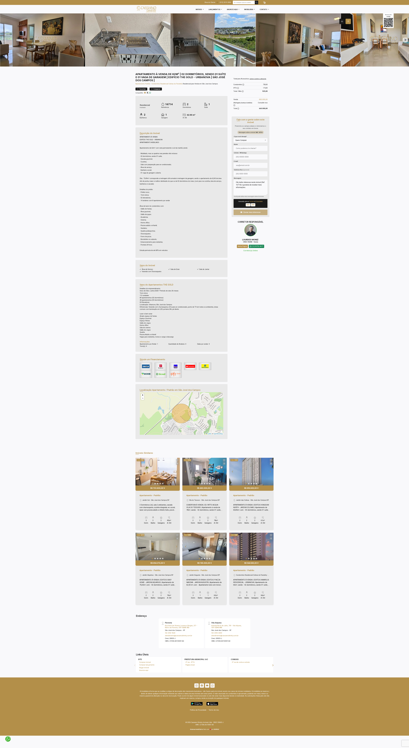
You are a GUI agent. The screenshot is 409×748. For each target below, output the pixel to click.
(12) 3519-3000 (216, 633)
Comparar (156, 89)
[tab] (342, 21)
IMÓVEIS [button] (199, 9)
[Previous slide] (3, 40)
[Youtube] (207, 685)
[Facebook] (202, 685)
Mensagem (237, 178)
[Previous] (139, 471)
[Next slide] (405, 40)
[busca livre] (256, 2)
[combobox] (250, 140)
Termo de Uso (214, 710)
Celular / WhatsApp (240, 153)
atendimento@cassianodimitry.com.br (178, 635)
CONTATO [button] (264, 9)
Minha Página (242, 246)
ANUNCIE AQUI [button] (232, 9)
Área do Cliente (210, 2)
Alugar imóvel (144, 667)
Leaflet (209, 434)
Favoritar (142, 89)
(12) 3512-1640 (170, 633)
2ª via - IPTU (190, 662)
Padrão (147, 84)
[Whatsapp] (212, 685)
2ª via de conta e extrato (241, 662)
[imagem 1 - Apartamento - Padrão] (157, 471)
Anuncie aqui (143, 670)
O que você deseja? (240, 136)
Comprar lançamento (146, 665)
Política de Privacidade (198, 710)
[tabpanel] (204, 40)
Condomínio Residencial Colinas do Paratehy (167, 84)
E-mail (236, 161)
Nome (236, 144)
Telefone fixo (241, 170)
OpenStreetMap (218, 434)
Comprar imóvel (145, 662)
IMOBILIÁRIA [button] (249, 9)
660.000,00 (263, 99)
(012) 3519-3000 (225, 2)
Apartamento (140, 84)
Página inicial (190, 665)
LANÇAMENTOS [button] (215, 9)
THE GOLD (168, 284)
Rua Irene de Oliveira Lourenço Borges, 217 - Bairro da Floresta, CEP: (181, 626)
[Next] (176, 471)
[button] (264, 2)
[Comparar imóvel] (177, 463)
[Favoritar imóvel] (177, 460)
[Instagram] (196, 685)
